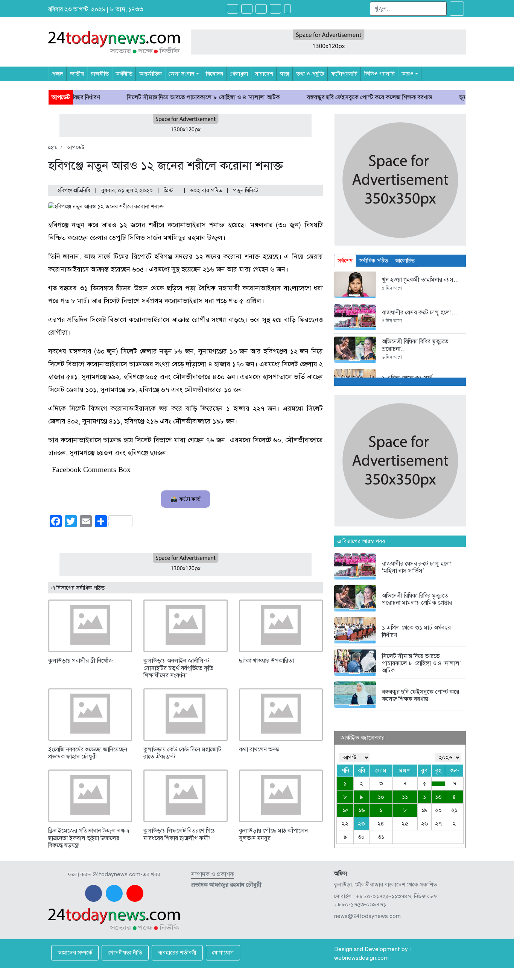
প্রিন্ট (169, 190)
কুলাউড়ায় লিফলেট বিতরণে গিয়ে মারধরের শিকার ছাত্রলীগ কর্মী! (179, 834)
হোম (53, 147)
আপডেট (76, 147)
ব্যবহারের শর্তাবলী (177, 952)
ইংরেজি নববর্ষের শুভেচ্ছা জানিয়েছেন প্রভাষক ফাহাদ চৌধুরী (87, 753)
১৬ (361, 810)
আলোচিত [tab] (405, 260)
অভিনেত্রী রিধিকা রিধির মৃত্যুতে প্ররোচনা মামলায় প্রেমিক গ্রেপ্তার (417, 599)
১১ (405, 797)
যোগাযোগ (223, 952)
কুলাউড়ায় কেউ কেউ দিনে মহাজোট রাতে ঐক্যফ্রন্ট (182, 753)
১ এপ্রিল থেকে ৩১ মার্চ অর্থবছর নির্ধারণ (416, 631)
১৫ (345, 810)
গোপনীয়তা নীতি (125, 952)
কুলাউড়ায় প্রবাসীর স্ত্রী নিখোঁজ (80, 661)
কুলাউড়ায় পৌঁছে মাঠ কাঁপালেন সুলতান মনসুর (273, 834)
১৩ (438, 797)
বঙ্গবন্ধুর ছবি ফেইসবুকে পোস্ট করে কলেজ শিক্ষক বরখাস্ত (339, 97)
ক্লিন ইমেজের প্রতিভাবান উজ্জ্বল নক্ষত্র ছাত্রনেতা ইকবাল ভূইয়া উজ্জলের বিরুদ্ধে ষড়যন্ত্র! (88, 838)
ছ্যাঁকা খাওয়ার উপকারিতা (266, 661)
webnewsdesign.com (361, 957)
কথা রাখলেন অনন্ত (259, 749)
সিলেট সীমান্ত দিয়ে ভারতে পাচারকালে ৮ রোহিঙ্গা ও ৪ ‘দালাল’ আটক (173, 97)
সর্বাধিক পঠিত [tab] (373, 260)
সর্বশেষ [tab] (345, 260)
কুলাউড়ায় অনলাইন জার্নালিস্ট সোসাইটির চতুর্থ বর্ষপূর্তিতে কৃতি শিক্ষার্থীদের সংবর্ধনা (178, 668)
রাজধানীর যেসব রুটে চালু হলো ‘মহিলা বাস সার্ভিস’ (417, 567)
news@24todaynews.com (367, 916)
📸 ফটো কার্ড (185, 499)
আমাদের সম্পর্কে (75, 952)
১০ (381, 797)
